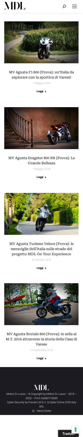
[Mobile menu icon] (74, 6)
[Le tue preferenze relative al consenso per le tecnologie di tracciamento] (76, 429)
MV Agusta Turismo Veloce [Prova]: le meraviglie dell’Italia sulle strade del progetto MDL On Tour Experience (41, 249)
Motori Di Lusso (55, 394)
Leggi (40, 91)
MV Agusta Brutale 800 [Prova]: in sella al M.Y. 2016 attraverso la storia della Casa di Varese (41, 339)
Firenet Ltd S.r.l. (37, 402)
